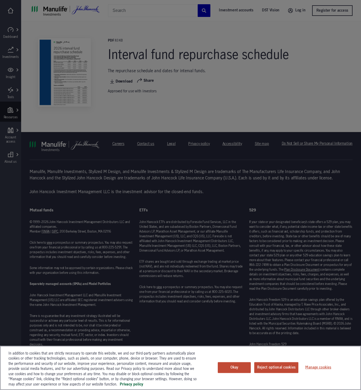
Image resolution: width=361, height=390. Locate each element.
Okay (234, 367)
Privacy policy (131, 384)
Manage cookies (318, 367)
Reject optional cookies (276, 367)
